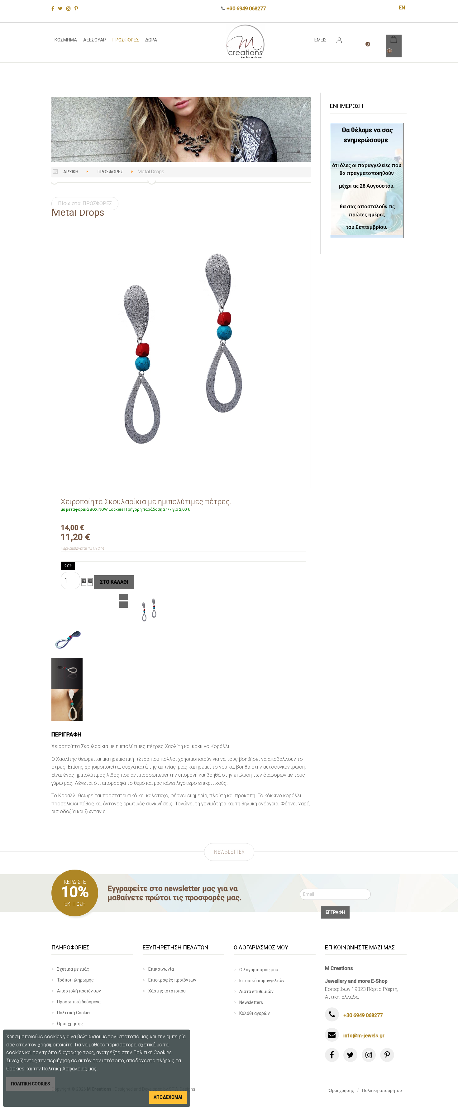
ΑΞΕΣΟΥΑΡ (94, 40)
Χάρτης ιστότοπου (167, 990)
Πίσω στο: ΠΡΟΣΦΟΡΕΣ (85, 203)
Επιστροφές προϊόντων (172, 979)
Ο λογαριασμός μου (258, 969)
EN (402, 8)
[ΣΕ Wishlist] (123, 597)
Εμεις (320, 39)
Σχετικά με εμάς (73, 969)
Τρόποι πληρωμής (75, 979)
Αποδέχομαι (168, 1097)
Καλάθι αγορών (254, 1013)
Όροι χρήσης (70, 1023)
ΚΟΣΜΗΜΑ (66, 40)
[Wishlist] (123, 604)
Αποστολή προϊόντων (79, 990)
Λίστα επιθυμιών (256, 991)
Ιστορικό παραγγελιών (261, 980)
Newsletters (251, 1002)
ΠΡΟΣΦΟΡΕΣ (125, 40)
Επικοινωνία (161, 969)
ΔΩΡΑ (151, 40)
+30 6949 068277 (246, 9)
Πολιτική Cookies (74, 1012)
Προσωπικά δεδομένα (79, 1001)
